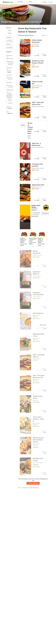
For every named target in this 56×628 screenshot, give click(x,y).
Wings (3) (10, 113)
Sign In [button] (45, 2)
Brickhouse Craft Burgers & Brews (38, 62)
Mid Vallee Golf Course (38, 459)
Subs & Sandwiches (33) (10, 112)
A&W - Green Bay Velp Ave (38, 356)
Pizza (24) (10, 100)
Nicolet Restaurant (36, 252)
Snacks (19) (10, 108)
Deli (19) (9, 72)
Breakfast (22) (10, 63)
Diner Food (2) (9, 77)
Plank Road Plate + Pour (38, 335)
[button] (51, 2)
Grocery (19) (10, 86)
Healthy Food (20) (10, 89)
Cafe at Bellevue (38, 313)
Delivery (9, 30)
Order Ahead (9, 47)
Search (30, 1)
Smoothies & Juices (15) (9, 107)
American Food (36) (9, 55)
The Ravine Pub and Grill (37, 165)
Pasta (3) (9, 98)
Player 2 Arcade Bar (37, 82)
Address (21, 1)
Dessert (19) (9, 75)
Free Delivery (9, 40)
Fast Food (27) (9, 82)
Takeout (10, 33)
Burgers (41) (10, 64)
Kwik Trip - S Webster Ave (36, 144)
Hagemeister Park (38, 185)
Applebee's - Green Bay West (38, 293)
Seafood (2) (10, 103)
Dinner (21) (10, 79)
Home (19, 487)
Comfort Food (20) (9, 68)
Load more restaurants (33, 483)
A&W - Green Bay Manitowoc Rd (38, 376)
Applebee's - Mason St (37, 273)
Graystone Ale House (37, 397)
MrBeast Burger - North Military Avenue (38, 440)
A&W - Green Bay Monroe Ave (38, 103)
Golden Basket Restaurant (37, 41)
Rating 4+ (9, 44)
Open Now (9, 37)
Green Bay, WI (25, 487)
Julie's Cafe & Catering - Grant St (38, 419)
